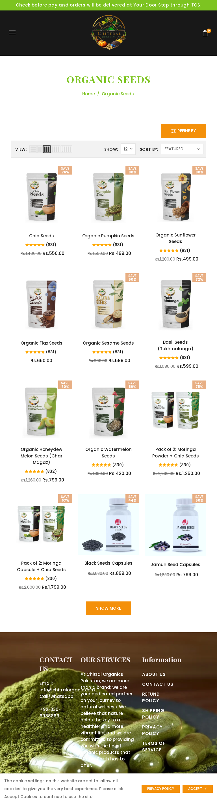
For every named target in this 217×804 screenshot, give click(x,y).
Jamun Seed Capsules (175, 564)
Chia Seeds (41, 236)
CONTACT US (157, 684)
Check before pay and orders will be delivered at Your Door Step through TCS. (108, 5)
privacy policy (160, 788)
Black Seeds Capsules (108, 563)
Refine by (186, 131)
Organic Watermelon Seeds (108, 452)
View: (21, 149)
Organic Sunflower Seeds (175, 238)
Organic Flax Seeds (41, 343)
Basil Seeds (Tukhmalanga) (176, 345)
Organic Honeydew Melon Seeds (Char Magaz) (41, 455)
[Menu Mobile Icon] (12, 33)
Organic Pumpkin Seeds (108, 236)
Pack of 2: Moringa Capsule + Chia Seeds (41, 566)
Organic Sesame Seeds (108, 343)
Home (88, 94)
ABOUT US (154, 674)
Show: (111, 149)
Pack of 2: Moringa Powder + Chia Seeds (175, 452)
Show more (108, 608)
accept (197, 788)
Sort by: (149, 149)
